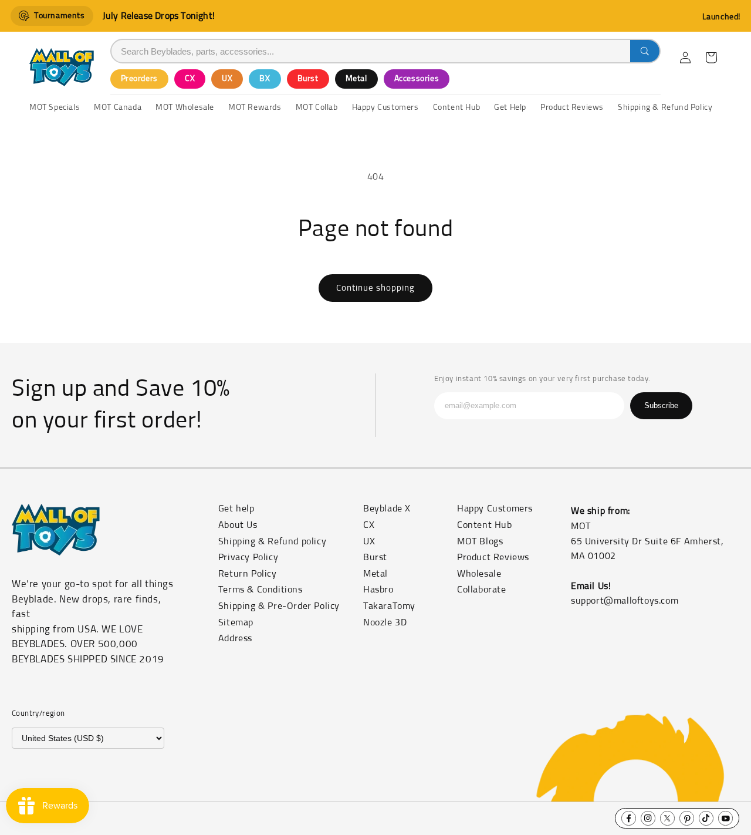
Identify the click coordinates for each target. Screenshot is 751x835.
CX (190, 79)
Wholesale (479, 573)
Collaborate (481, 589)
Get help (236, 508)
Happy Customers (495, 508)
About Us (238, 525)
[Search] (644, 51)
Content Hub (484, 525)
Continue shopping (375, 288)
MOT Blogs (480, 541)
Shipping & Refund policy (272, 541)
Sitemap (235, 622)
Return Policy (247, 573)
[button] (711, 57)
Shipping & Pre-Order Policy (279, 606)
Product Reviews (493, 557)
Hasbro (378, 589)
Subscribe (661, 405)
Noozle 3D (385, 622)
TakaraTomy (389, 606)
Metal (356, 79)
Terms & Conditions (260, 589)
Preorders (139, 79)
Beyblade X (387, 508)
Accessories (416, 79)
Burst (308, 79)
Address (235, 638)
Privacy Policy (248, 557)
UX (227, 79)
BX (264, 79)
